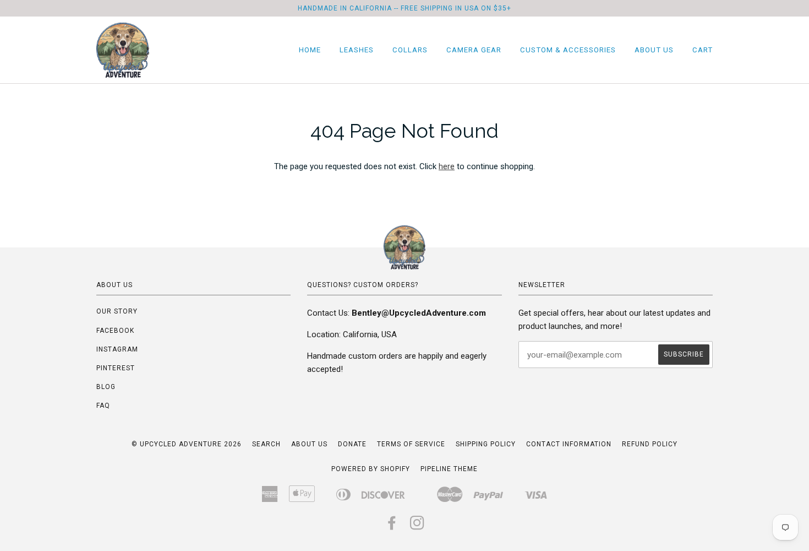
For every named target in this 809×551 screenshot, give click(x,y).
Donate (352, 444)
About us (309, 444)
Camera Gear (473, 50)
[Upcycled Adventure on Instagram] (417, 526)
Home (310, 50)
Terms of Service (411, 444)
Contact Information (568, 444)
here (447, 166)
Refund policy (649, 444)
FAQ (103, 405)
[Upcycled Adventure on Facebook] (392, 526)
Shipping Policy (486, 444)
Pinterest (115, 368)
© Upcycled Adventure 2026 (187, 444)
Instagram (117, 349)
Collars (410, 50)
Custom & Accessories (568, 50)
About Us (654, 50)
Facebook (115, 330)
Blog (106, 387)
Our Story (117, 311)
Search (266, 444)
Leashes (357, 50)
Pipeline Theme (449, 469)
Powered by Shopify (370, 469)
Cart (702, 50)
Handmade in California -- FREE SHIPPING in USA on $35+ (404, 8)
